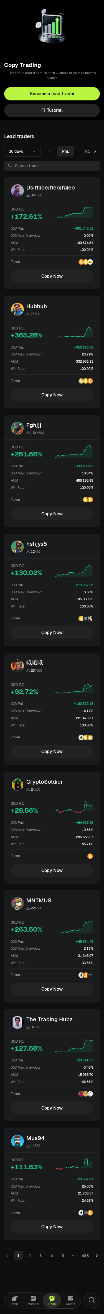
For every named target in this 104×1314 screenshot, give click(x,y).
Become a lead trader (52, 94)
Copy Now (52, 276)
